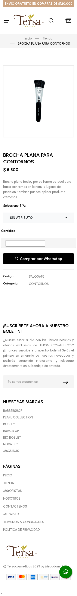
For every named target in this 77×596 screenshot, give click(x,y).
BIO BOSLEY (12, 437)
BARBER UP (11, 431)
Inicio (28, 38)
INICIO (7, 475)
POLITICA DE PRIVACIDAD (21, 530)
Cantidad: (8, 231)
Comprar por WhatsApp (40, 258)
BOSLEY (9, 424)
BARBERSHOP (12, 411)
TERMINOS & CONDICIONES (23, 522)
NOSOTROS (12, 498)
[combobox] (38, 218)
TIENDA (8, 483)
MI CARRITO (12, 514)
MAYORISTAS (12, 491)
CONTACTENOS (15, 506)
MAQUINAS (11, 451)
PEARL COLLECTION (18, 417)
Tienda (47, 38)
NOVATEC (10, 444)
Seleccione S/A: (14, 206)
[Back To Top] (65, 584)
